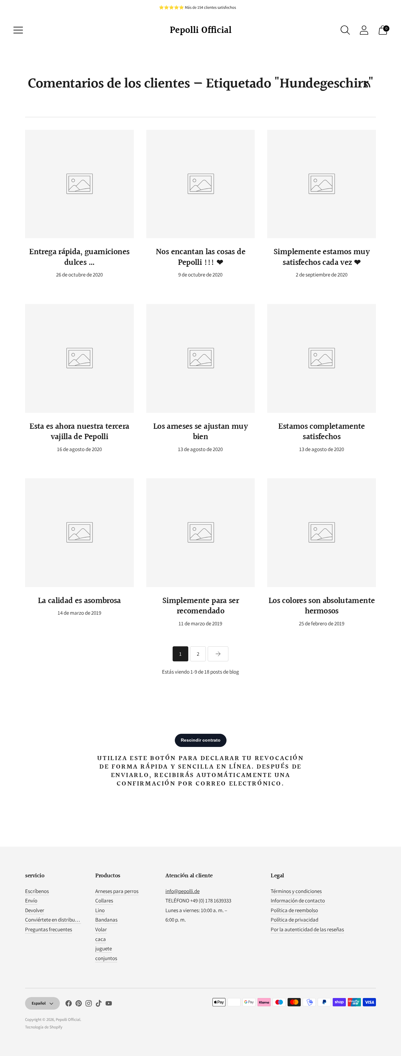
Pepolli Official (68, 1019)
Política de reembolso (294, 910)
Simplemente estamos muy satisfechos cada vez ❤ (321, 257)
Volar (101, 929)
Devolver (34, 910)
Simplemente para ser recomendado (200, 606)
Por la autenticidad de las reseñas (307, 929)
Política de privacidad (294, 919)
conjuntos (106, 958)
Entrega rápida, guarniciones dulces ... (79, 257)
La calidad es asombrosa (79, 601)
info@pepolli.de (182, 891)
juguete (103, 948)
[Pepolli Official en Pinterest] (78, 1005)
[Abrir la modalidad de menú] (18, 30)
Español (39, 1003)
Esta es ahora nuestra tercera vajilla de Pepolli (79, 432)
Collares (104, 900)
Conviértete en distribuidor (54, 919)
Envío (31, 900)
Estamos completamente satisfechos (321, 432)
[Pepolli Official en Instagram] (88, 1005)
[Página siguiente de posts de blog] (218, 653)
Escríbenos (37, 891)
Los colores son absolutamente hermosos (321, 606)
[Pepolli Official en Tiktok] (98, 1005)
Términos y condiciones (296, 891)
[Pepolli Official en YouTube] (108, 1005)
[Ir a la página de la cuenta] (364, 30)
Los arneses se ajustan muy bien (200, 432)
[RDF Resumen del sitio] (367, 84)
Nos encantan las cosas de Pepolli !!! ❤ (200, 257)
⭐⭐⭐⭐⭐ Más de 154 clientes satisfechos (197, 7)
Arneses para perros (116, 891)
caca (100, 939)
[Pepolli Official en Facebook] (68, 1005)
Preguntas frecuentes (48, 929)
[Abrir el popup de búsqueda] (345, 30)
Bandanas (106, 919)
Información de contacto (298, 900)
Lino (100, 910)
